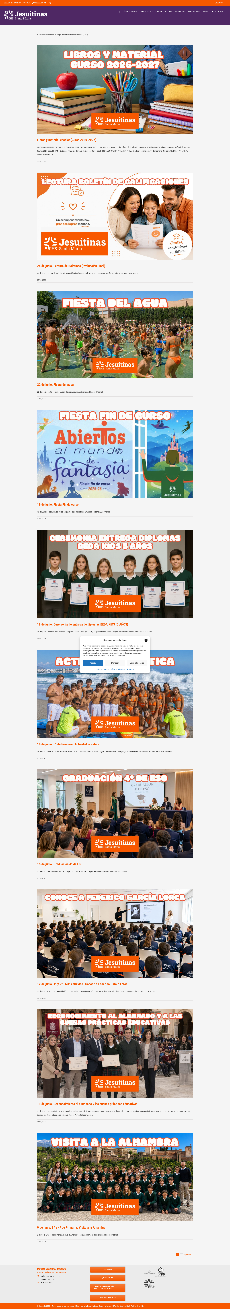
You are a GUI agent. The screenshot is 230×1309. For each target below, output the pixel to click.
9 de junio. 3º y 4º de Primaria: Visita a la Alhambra (71, 1227)
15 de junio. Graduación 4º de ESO (60, 864)
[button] (146, 640)
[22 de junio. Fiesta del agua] (115, 334)
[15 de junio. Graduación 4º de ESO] (115, 813)
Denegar (115, 663)
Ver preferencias (137, 663)
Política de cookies (101, 669)
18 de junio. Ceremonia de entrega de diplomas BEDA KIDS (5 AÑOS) (82, 624)
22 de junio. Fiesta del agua (55, 385)
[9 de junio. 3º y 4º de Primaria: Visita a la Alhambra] (115, 1177)
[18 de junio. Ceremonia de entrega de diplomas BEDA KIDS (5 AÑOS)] (115, 574)
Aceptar (93, 663)
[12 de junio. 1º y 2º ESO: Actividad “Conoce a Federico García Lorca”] (115, 933)
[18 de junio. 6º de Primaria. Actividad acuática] (115, 694)
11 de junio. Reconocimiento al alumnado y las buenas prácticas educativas (87, 1104)
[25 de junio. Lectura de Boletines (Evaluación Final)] (115, 216)
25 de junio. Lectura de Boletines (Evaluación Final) (71, 266)
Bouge (101, 1306)
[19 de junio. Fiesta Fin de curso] (115, 454)
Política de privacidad (117, 669)
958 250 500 (46, 1282)
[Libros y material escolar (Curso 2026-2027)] (115, 89)
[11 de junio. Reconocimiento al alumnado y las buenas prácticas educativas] (115, 1053)
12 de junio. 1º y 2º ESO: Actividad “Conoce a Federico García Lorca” (83, 984)
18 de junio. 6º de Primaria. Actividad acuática (68, 744)
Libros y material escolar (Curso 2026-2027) (66, 140)
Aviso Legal (131, 669)
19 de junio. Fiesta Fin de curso (58, 504)
